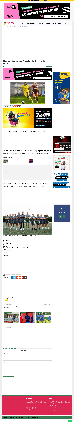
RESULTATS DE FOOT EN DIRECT (10, 417)
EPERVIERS (47, 23)
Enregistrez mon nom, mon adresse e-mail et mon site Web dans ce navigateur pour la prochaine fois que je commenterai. (25, 369)
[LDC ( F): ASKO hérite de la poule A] (43, 317)
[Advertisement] (37, 35)
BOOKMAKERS (58, 23)
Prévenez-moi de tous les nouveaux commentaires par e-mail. (16, 372)
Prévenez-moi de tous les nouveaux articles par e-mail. (15, 374)
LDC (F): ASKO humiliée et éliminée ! (17, 159)
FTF (53, 23)
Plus (65, 23)
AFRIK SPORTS (22, 417)
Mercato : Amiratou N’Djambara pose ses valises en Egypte (42, 160)
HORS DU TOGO (40, 23)
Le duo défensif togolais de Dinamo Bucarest (41, 306)
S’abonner (70, 420)
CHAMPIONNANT (34, 417)
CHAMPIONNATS (31, 23)
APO (28, 417)
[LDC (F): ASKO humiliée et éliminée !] (5, 161)
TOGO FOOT (23, 23)
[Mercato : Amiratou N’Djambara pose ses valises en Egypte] (31, 161)
